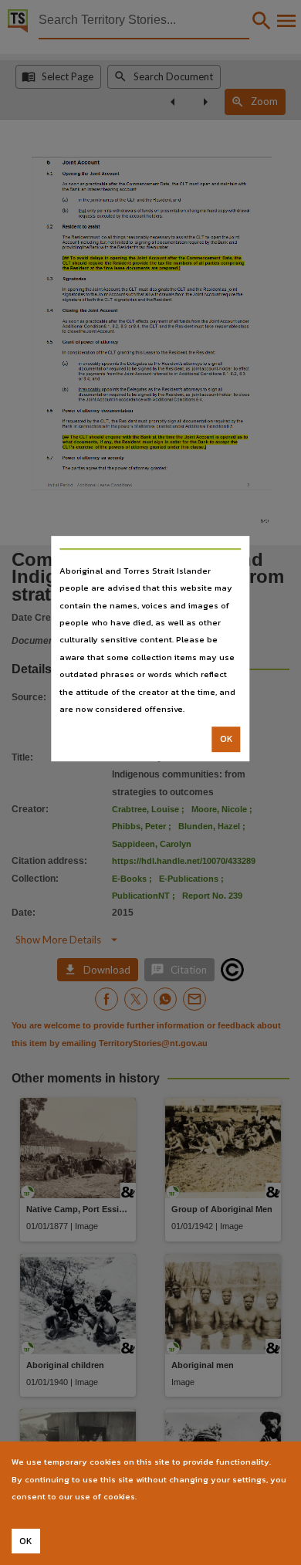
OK (226, 740)
